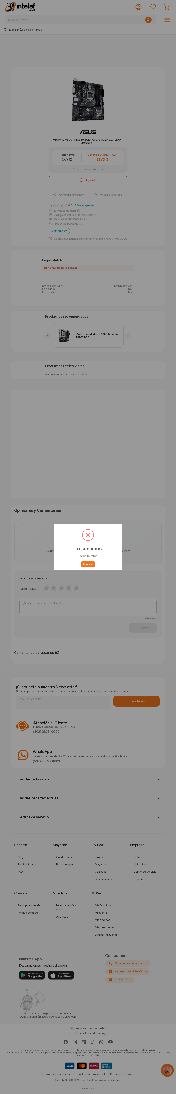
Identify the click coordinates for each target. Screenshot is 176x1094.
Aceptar (88, 564)
